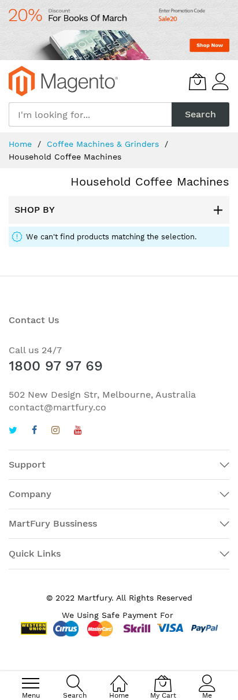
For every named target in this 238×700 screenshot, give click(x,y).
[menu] (30, 683)
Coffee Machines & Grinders (104, 144)
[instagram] (55, 431)
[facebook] (34, 431)
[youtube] (78, 431)
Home (22, 144)
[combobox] (90, 114)
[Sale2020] (119, 30)
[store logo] (63, 81)
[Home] (119, 677)
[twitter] (13, 431)
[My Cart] (197, 81)
